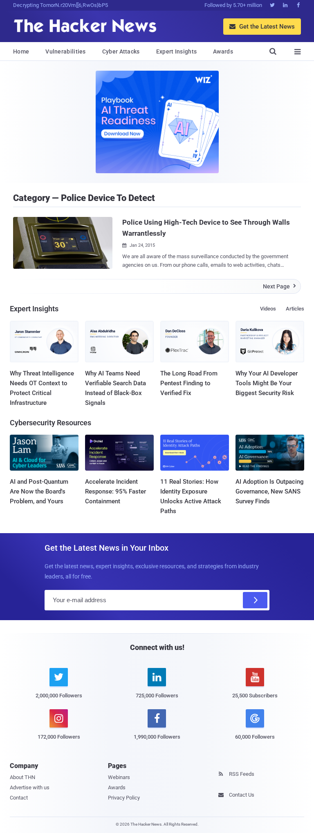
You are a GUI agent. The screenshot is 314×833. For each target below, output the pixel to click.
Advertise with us (29, 787)
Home (21, 51)
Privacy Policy (124, 798)
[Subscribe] (255, 600)
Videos (268, 309)
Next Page (279, 286)
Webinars (119, 777)
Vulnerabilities (65, 51)
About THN (22, 777)
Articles (295, 309)
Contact (19, 798)
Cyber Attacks (121, 51)
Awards (223, 51)
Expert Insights (176, 51)
